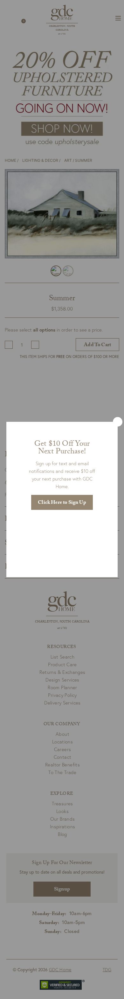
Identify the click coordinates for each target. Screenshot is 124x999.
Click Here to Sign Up (62, 503)
